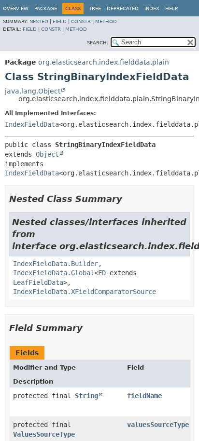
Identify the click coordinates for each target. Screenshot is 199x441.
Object (47, 154)
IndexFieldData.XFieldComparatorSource (84, 291)
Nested (38, 21)
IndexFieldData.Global (53, 273)
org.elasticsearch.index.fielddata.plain (103, 62)
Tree (95, 8)
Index (151, 8)
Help (171, 8)
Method (106, 21)
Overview (15, 8)
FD (102, 273)
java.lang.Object (32, 91)
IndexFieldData (32, 124)
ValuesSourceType (44, 434)
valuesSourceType (158, 424)
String (86, 396)
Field (60, 21)
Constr (81, 21)
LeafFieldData (38, 282)
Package (45, 8)
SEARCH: (97, 42)
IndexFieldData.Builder (55, 263)
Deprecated (123, 8)
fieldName (144, 396)
